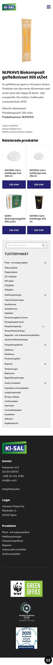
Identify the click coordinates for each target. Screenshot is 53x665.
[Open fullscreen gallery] (48, 62)
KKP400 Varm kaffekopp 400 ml (38, 218)
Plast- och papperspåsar (15, 532)
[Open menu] (48, 7)
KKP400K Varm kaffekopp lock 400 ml (13, 173)
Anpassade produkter (14, 549)
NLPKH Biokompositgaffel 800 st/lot (15, 218)
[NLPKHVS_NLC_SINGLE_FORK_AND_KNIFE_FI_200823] (26, 40)
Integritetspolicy (11, 489)
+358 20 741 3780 (13, 476)
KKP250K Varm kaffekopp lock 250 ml (38, 173)
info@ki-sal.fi (9, 480)
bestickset (21, 132)
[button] (48, 660)
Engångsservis (15, 129)
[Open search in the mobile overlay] (26, 245)
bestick (13, 132)
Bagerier (7, 545)
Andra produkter (11, 554)
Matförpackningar (11, 536)
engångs (29, 132)
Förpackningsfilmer (12, 540)
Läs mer (14, 184)
